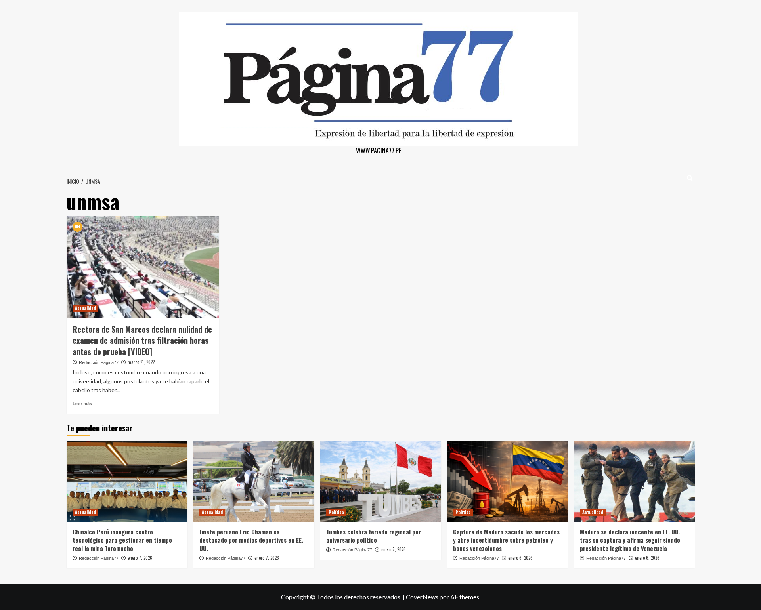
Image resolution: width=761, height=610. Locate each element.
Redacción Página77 (99, 362)
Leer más (82, 403)
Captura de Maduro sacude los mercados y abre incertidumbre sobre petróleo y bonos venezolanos (506, 540)
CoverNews (422, 596)
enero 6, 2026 (520, 558)
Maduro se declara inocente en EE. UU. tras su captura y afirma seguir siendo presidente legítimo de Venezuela (630, 540)
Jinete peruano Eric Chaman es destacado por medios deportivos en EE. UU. (251, 540)
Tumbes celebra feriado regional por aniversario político (373, 535)
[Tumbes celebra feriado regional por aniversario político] (380, 481)
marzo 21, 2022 (141, 362)
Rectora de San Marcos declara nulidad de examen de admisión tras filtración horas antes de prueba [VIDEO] (142, 340)
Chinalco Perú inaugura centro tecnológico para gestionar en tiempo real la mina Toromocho (122, 540)
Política (336, 512)
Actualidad (85, 308)
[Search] (690, 178)
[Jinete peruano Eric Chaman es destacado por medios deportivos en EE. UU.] (253, 481)
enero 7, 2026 (140, 558)
